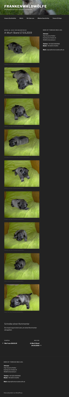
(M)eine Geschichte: (43, 18)
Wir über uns (30, 18)
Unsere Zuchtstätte (10, 18)
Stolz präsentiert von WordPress (13, 393)
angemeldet (15, 328)
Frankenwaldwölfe (25, 6)
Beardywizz (22, 30)
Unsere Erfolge (57, 18)
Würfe (21, 18)
